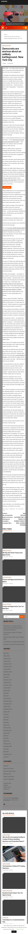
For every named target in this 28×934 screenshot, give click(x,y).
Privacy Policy (7, 787)
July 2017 (6, 757)
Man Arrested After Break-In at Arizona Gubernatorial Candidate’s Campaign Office (8, 518)
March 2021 (7, 741)
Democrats (21, 508)
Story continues (6, 187)
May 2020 (6, 751)
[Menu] (6, 28)
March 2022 (7, 725)
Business (6, 766)
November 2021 (8, 730)
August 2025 (7, 674)
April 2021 (6, 738)
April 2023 (6, 695)
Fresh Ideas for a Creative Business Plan (14, 641)
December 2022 (8, 701)
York (4, 510)
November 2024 (8, 680)
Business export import (9, 771)
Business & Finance (8, 768)
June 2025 (6, 677)
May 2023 (6, 693)
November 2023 (8, 685)
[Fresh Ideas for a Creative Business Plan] (14, 908)
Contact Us (6, 789)
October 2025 (7, 669)
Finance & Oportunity (6, 45)
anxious (7, 508)
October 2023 (7, 688)
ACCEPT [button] (14, 931)
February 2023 (7, 698)
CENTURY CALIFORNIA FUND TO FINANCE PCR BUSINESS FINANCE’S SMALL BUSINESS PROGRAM (19, 519)
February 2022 (7, 727)
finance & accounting (9, 776)
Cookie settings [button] (20, 929)
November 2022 (8, 704)
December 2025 (8, 664)
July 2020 (6, 749)
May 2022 (6, 719)
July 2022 (6, 714)
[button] (6, 28)
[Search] (23, 27)
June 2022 (6, 717)
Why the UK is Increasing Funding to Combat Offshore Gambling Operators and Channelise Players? (13, 627)
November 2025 (8, 666)
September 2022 (8, 709)
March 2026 (7, 656)
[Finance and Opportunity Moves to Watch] (14, 567)
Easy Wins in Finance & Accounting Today (14, 644)
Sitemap (6, 785)
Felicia (11, 556)
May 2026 (6, 653)
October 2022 (7, 706)
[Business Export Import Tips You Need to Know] (14, 881)
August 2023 (7, 690)
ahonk (4, 63)
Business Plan (7, 774)
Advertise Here (7, 783)
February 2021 (7, 743)
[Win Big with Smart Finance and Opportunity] (14, 541)
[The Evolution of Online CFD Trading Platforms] (14, 854)
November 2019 (8, 754)
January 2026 (7, 661)
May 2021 (6, 735)
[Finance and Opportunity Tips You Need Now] (14, 594)
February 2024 (7, 682)
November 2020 (8, 746)
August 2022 (7, 711)
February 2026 (7, 658)
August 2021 (7, 733)
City (17, 508)
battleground (12, 508)
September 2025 (8, 672)
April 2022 (6, 722)
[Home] (3, 28)
